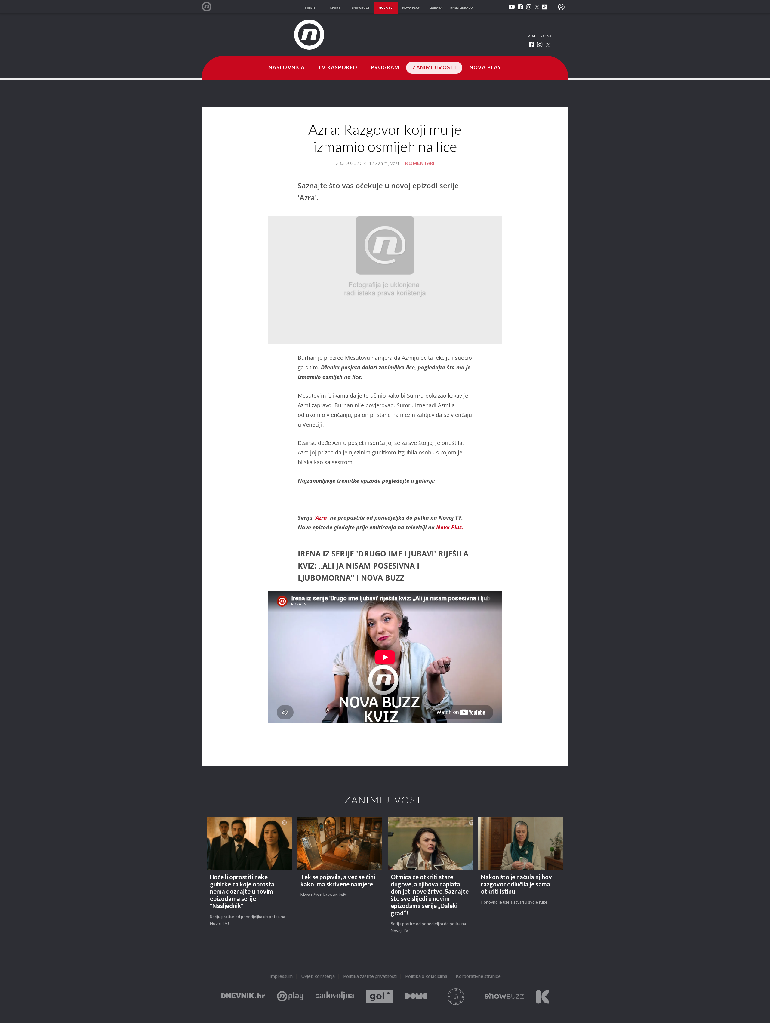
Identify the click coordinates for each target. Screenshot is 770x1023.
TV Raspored (337, 68)
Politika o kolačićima (426, 976)
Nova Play (485, 68)
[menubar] (561, 7)
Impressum (281, 976)
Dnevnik (243, 996)
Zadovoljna (334, 996)
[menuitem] (561, 7)
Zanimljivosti (434, 68)
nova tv (386, 7)
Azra (321, 517)
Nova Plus (290, 996)
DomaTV (416, 996)
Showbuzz (504, 996)
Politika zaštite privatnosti (370, 976)
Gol (379, 996)
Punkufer (456, 996)
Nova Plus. (450, 527)
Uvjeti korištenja (318, 976)
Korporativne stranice (478, 976)
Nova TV (210, 7)
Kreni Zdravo (542, 996)
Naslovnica (287, 68)
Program (385, 68)
